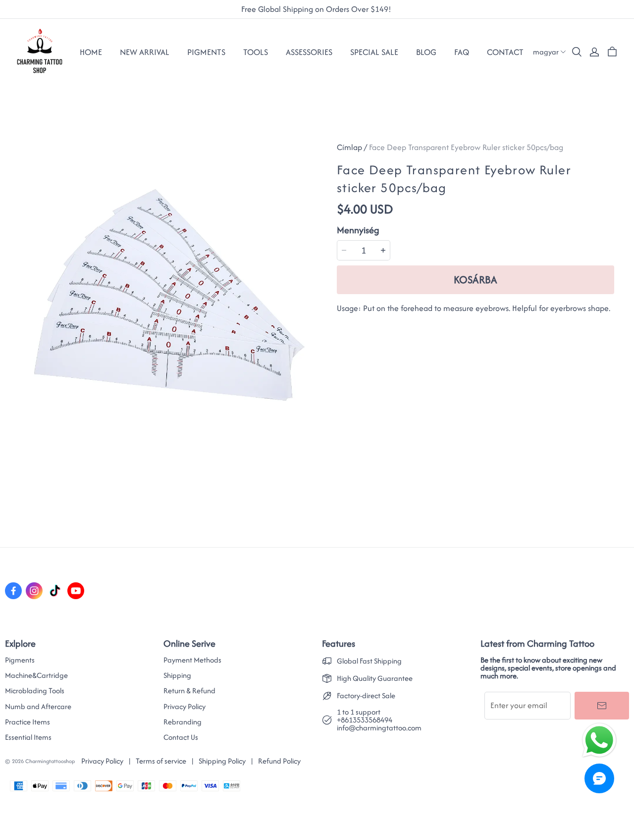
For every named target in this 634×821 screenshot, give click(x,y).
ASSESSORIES (309, 52)
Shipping (177, 675)
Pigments (20, 660)
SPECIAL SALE (374, 52)
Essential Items (28, 737)
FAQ (461, 52)
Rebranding (182, 722)
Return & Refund (189, 691)
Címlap (349, 147)
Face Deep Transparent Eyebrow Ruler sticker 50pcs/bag (466, 147)
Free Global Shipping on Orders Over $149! (317, 9)
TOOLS (255, 52)
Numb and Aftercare (38, 707)
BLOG (426, 52)
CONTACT (505, 52)
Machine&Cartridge (36, 675)
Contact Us (180, 737)
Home (91, 52)
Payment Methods (192, 660)
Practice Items (27, 722)
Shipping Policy (222, 761)
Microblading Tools (34, 691)
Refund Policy (279, 761)
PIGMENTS (206, 52)
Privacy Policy (184, 707)
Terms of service (161, 761)
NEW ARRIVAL (144, 52)
